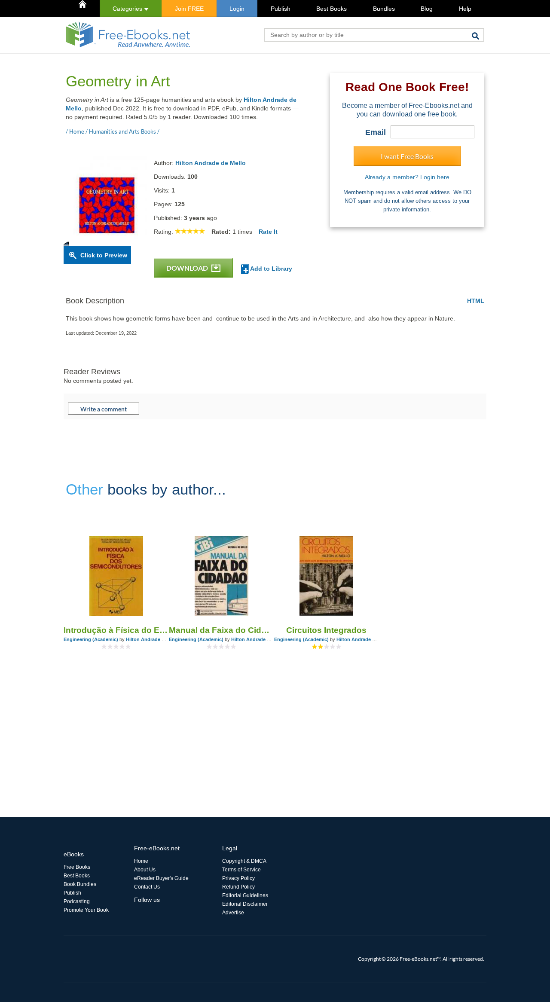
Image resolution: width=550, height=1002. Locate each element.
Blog (427, 8)
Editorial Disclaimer (245, 904)
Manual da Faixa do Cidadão (221, 630)
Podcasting (77, 901)
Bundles (384, 8)
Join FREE (189, 8)
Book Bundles (80, 884)
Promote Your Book (86, 910)
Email (375, 132)
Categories (128, 8)
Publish (280, 8)
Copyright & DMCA (244, 861)
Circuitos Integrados (326, 630)
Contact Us (147, 887)
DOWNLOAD (187, 268)
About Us (145, 870)
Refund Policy (238, 887)
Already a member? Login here (407, 177)
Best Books (331, 8)
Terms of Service (241, 870)
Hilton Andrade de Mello (210, 162)
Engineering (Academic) (91, 639)
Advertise (233, 913)
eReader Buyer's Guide (161, 878)
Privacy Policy (238, 878)
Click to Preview (103, 255)
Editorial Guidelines (245, 895)
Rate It (268, 231)
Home (141, 861)
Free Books (77, 867)
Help (465, 8)
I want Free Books (407, 156)
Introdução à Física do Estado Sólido (116, 630)
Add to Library (270, 268)
